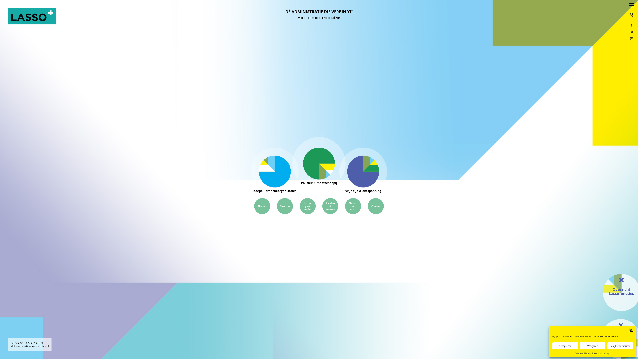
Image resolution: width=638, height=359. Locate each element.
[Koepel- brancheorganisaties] (275, 171)
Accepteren (565, 346)
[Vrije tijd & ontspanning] (363, 171)
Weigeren (592, 346)
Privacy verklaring (600, 353)
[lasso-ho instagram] (631, 32)
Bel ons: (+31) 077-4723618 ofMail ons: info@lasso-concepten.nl (30, 344)
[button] (631, 330)
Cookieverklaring (583, 353)
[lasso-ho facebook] (631, 25)
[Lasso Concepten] (32, 16)
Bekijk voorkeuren (620, 346)
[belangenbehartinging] (319, 164)
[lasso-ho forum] (631, 38)
